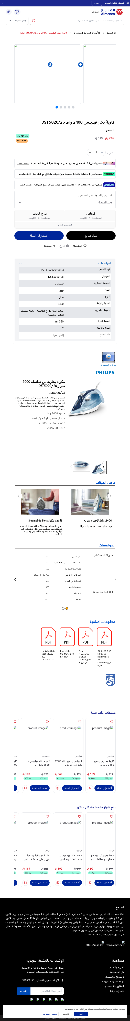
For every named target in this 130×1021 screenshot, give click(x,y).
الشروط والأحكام (65, 225)
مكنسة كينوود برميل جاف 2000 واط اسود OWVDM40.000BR (70, 857)
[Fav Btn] (111, 721)
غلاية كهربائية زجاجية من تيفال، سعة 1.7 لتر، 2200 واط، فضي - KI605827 (37, 857)
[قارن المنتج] (90, 788)
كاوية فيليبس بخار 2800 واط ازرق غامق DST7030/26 (68, 763)
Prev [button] (19, 496)
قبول (81, 1014)
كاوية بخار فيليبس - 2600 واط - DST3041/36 (39, 763)
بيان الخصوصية (117, 972)
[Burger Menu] (9, 12)
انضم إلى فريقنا (117, 991)
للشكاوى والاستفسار (115, 986)
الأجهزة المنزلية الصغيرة (87, 33)
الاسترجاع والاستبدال (115, 977)
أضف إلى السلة (39, 235)
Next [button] (111, 496)
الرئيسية (111, 33)
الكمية (110, 153)
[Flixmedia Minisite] (65, 359)
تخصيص (65, 1014)
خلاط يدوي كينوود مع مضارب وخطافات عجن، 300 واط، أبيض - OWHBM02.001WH (101, 857)
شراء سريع (91, 235)
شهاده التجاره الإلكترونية (113, 981)
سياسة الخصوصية (49, 1014)
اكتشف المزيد (23, 163)
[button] (50, 64)
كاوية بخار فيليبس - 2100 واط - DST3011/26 (103, 763)
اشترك (23, 991)
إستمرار (97, 3)
